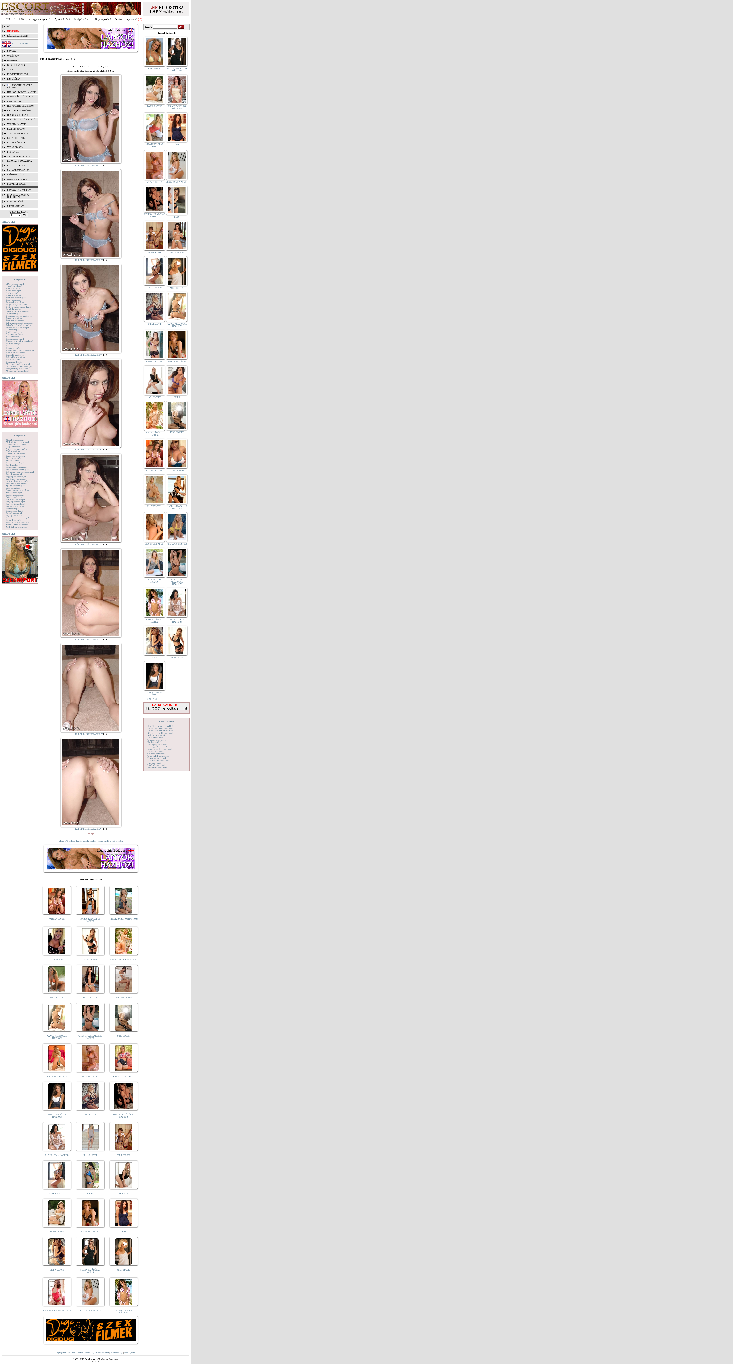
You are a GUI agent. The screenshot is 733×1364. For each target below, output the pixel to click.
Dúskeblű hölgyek (18, 115)
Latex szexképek (13, 359)
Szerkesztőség (116, 1352)
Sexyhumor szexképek (16, 479)
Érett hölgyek (16, 138)
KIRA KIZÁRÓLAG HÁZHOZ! (124, 919)
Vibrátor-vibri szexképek (17, 524)
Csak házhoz (14, 101)
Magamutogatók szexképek (18, 364)
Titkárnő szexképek (14, 511)
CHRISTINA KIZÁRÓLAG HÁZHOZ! (90, 1037)
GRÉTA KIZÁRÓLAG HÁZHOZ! (124, 1311)
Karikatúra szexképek (15, 346)
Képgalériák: (20, 279)
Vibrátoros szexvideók (157, 767)
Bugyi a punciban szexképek (18, 307)
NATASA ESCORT (90, 1076)
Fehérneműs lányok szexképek (19, 323)
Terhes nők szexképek (16, 504)
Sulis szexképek (13, 488)
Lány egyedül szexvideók (158, 747)
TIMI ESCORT (123, 1155)
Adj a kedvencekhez (100, 1352)
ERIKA (90, 1193)
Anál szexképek (13, 288)
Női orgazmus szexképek (17, 449)
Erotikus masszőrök (19, 110)
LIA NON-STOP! (90, 1155)
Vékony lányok (16, 124)
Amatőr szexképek (14, 286)
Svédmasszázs (15, 175)
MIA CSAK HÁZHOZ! (177, 544)
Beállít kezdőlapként (81, 1352)
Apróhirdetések (62, 19)
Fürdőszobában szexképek (17, 327)
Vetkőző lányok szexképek (18, 522)
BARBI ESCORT (57, 1231)
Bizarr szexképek (13, 300)
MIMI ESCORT (124, 1270)
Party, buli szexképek (15, 456)
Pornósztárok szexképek (16, 467)
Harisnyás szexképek (15, 339)
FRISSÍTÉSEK (13, 79)
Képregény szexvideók (157, 744)
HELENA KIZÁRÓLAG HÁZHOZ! (124, 1115)
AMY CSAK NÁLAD (90, 1231)
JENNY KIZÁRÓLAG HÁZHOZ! (57, 1115)
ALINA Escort (90, 959)
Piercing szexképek (14, 458)
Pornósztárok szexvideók (158, 760)
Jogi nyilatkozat (63, 1352)
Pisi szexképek (12, 460)
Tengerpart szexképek (15, 502)
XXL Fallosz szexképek (16, 527)
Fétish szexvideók (155, 737)
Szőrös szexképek (14, 497)
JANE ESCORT (124, 1036)
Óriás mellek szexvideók (158, 756)
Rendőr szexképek (14, 474)
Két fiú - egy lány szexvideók (160, 728)
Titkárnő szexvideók (156, 765)
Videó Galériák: (166, 722)
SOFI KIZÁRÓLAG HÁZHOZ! (124, 959)
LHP (8, 19)
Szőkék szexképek (14, 492)
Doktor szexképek (14, 318)
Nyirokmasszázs (17, 179)
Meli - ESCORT (57, 997)
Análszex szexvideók (156, 735)
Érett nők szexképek (15, 320)
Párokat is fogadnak (19, 161)
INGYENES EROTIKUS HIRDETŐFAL (18, 196)
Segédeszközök (16, 129)
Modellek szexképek (15, 440)
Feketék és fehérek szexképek (19, 325)
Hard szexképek (13, 336)
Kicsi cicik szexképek (15, 352)
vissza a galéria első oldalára (110, 841)
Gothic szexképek (14, 332)
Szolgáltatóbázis (82, 19)
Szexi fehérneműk (17, 133)
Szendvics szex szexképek (17, 490)
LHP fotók (13, 152)
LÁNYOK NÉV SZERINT (19, 190)
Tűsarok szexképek (14, 520)
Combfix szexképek (15, 309)
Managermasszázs (18, 170)
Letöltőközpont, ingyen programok (32, 19)
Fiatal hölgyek (16, 142)
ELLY (177, 217)
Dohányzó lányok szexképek (19, 316)
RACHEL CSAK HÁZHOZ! (57, 1155)
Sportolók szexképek (15, 485)
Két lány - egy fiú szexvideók (160, 733)
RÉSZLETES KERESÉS (18, 36)
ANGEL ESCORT (57, 1193)
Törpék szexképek (14, 513)
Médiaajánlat (129, 1352)
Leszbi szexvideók (155, 751)
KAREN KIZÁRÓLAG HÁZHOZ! (90, 920)
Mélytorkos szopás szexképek (19, 366)
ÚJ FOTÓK (12, 60)
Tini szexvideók (154, 763)
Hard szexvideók (154, 742)
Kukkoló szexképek (15, 355)
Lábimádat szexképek (15, 357)
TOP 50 (10, 69)
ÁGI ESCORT (124, 1193)
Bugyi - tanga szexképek (17, 304)
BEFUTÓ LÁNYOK (16, 65)
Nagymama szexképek (16, 444)
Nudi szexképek (13, 451)
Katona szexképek (14, 348)
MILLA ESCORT (90, 997)
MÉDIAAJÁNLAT (15, 206)
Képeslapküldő (103, 19)
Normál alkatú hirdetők (22, 119)
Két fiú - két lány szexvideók (160, 730)
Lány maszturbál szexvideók (160, 749)
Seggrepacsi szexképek (16, 476)
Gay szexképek (12, 330)
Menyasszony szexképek (17, 369)
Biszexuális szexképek (16, 297)
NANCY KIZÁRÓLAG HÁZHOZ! (57, 1037)
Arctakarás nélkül (18, 156)
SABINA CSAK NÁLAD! (124, 1076)
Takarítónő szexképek (15, 499)
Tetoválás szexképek (15, 506)
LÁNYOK (11, 51)
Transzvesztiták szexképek (17, 518)
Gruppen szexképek (15, 334)
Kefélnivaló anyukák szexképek (20, 350)
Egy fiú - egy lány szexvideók (160, 726)
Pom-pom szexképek (15, 463)
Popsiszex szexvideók (156, 758)
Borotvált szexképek (15, 302)
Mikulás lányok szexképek (18, 371)
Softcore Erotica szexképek (18, 481)
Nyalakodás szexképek (16, 453)
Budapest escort (17, 184)
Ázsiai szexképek (13, 293)
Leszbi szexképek (14, 362)
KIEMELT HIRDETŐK (17, 74)
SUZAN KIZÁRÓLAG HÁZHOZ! (90, 1271)
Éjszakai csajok (16, 165)
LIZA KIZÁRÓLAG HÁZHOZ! (57, 1310)
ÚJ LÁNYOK (13, 56)
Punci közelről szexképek (17, 469)
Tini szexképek (12, 508)
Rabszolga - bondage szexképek (20, 472)
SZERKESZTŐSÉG (16, 201)
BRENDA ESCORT (123, 997)
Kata (124, 1231)
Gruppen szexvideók (156, 740)
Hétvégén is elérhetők (20, 106)
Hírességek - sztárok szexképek (20, 341)
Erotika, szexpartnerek (126, 19)
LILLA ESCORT (57, 1270)
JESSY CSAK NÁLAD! (90, 1310)
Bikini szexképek (13, 295)
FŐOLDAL (12, 26)
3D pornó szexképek (15, 284)
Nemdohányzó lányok (20, 97)
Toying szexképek (14, 515)
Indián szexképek (14, 343)
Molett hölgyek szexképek (17, 442)
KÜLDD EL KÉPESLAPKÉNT (89, 165)
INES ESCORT (90, 1114)
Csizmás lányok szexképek (18, 311)
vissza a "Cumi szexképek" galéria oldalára (77, 841)
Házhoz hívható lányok (21, 92)
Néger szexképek (13, 446)
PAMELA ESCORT (57, 919)
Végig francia (15, 147)
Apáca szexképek (13, 291)
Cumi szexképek (13, 313)
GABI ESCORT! (57, 959)
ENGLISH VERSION (21, 43)
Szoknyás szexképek (15, 495)
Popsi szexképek (13, 465)
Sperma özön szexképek (16, 483)
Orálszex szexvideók (156, 753)
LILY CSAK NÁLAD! (57, 1076)
